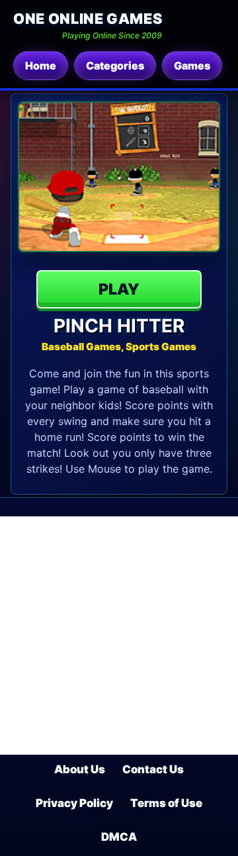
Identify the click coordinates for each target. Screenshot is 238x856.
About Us (79, 769)
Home (40, 65)
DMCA (119, 836)
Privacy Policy (74, 803)
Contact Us (153, 769)
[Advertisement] (119, 635)
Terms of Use (166, 803)
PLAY (119, 289)
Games (192, 65)
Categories (115, 65)
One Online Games (87, 18)
